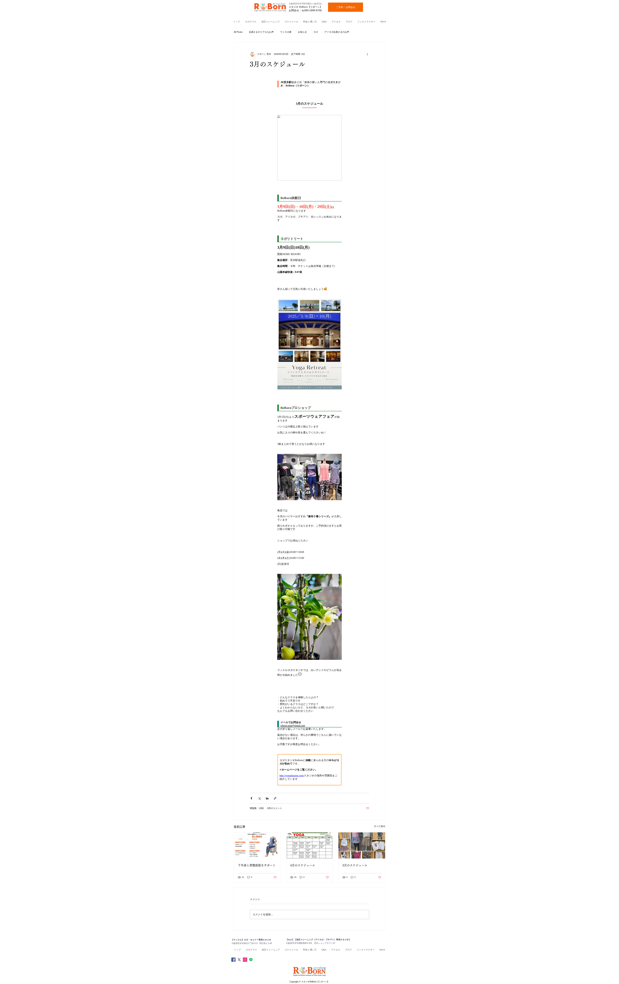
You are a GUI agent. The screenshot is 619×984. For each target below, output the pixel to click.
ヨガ (315, 32)
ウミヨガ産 (285, 32)
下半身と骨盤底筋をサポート (256, 865)
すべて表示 (379, 826)
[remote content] (309, 433)
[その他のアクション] (367, 54)
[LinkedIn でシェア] (267, 798)
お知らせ (302, 32)
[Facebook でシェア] (251, 798)
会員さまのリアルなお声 (261, 32)
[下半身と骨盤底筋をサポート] (257, 845)
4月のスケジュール (302, 865)
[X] (239, 960)
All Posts (238, 32)
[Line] (251, 960)
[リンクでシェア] (275, 798)
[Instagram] (245, 960)
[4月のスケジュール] (309, 845)
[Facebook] (233, 960)
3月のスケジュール (354, 865)
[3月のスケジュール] (362, 845)
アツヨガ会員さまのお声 (336, 32)
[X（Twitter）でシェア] (259, 798)
